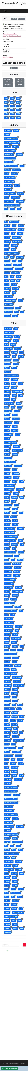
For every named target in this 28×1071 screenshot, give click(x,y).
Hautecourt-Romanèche (11, 536)
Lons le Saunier (16, 638)
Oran (6, 720)
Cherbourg (17, 446)
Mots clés (5, 55)
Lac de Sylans (9, 587)
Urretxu (20, 897)
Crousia (7, 481)
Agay (16, 328)
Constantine (8, 465)
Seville (19, 846)
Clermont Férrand (18, 450)
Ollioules (15, 712)
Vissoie (7, 920)
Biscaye (21, 225)
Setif (12, 846)
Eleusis (7, 497)
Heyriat (21, 540)
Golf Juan (14, 516)
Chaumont (8, 446)
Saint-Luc (16, 818)
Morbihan (16, 288)
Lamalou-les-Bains (18, 591)
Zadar (20, 920)
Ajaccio (17, 336)
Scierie (11, 57)
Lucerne (15, 646)
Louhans (14, 642)
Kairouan (21, 552)
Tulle (13, 897)
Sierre (14, 849)
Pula (6, 763)
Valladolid (16, 900)
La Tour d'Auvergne (10, 579)
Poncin (21, 748)
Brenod (7, 399)
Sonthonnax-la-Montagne (12, 853)
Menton (15, 661)
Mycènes (8, 701)
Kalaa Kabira (9, 556)
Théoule (7, 877)
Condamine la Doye (10, 462)
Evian (22, 497)
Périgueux (16, 736)
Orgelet (20, 720)
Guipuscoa (8, 265)
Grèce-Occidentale (10, 177)
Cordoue (7, 469)
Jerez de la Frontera (10, 552)
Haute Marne (18, 265)
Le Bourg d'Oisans (10, 603)
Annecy (7, 352)
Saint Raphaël (9, 806)
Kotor (13, 560)
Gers (20, 261)
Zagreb (15, 924)
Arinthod (15, 352)
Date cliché (6, 44)
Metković (18, 665)
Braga (21, 395)
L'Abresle (20, 560)
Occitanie (21, 193)
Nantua (15, 701)
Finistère (7, 261)
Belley (7, 379)
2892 (19, 117)
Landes (19, 276)
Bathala (16, 364)
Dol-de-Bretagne (9, 489)
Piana (14, 744)
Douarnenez (20, 489)
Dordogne (15, 245)
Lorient (7, 642)
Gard (14, 261)
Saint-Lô (7, 818)
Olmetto (7, 716)
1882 (19, 98)
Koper (7, 560)
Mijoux (14, 669)
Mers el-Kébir (9, 665)
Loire (13, 280)
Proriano (20, 759)
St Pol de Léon (9, 861)
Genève (7, 513)
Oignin (19, 708)
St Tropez (8, 865)
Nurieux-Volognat (10, 708)
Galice (7, 173)
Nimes (20, 705)
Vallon (7, 904)
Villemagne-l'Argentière (11, 916)
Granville (8, 520)
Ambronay (18, 348)
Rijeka (7, 767)
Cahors (20, 407)
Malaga (20, 650)
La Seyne (17, 575)
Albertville (8, 340)
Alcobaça (16, 340)
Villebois (7, 912)
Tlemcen (15, 885)
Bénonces (15, 379)
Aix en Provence (9, 332)
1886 (7, 106)
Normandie (8, 189)
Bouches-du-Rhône (10, 229)
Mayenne (8, 288)
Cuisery (14, 481)
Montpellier (8, 685)
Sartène (15, 838)
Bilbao (7, 387)
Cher (13, 233)
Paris (16, 728)
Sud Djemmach (9, 869)
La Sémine (8, 575)
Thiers (15, 877)
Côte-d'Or (8, 241)
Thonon (15, 881)
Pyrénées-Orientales (10, 300)
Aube (14, 225)
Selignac (7, 842)
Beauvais (8, 371)
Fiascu (14, 501)
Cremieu (16, 477)
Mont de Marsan (17, 677)
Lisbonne (8, 634)
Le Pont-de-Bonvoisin (11, 610)
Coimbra (7, 454)
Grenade (7, 524)
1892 (7, 114)
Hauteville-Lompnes (10, 540)
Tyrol (6, 209)
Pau (21, 732)
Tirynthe (7, 885)
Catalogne (20, 154)
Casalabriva (8, 422)
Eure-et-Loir (20, 257)
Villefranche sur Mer (18, 912)
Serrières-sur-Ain (18, 842)
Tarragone (15, 873)
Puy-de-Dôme (9, 296)
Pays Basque (16, 197)
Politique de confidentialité (10, 1068)
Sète (6, 846)
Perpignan (8, 740)
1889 (7, 110)
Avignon (21, 356)
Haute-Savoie (9, 268)
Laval (7, 599)
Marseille (8, 657)
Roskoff (7, 771)
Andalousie (8, 130)
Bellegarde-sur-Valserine (12, 375)
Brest (14, 399)
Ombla (22, 716)
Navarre (7, 292)
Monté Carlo (17, 681)
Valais (13, 209)
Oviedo (7, 724)
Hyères (7, 544)
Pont (7, 57)
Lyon (22, 646)
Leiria (7, 280)
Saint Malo (8, 795)
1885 (19, 102)
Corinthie (20, 233)
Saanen (14, 775)
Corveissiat (16, 473)
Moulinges (15, 693)
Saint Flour (8, 783)
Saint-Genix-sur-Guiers (11, 814)
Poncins (7, 752)
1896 (13, 117)
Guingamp (21, 528)
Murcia (17, 185)
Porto (13, 759)
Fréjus (17, 505)
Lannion (7, 595)
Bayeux (7, 368)
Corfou (15, 469)
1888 (19, 106)
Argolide (7, 225)
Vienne (14, 908)
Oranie (7, 197)
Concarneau (8, 458)
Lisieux (15, 634)
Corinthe (7, 473)
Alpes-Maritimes (14, 221)
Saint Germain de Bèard (11, 787)
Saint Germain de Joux (15, 36)
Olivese (7, 712)
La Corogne (8, 567)
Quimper (13, 763)
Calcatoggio (8, 411)
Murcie (15, 697)
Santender (8, 830)
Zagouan (8, 924)
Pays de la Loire (9, 201)
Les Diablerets (9, 626)
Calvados (21, 229)
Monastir (7, 677)
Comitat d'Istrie (9, 162)
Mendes (7, 661)
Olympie (15, 716)
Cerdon (15, 426)
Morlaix (15, 689)
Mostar (7, 693)
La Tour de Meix (9, 583)
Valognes (14, 904)
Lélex (21, 610)
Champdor (15, 430)
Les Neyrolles (9, 630)
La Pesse (17, 571)
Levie (17, 630)
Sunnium (19, 869)
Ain (7, 36)
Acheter (15, 18)
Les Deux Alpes (9, 622)
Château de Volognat (14, 3)
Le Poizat (18, 607)
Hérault (7, 272)
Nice (14, 705)
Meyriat (7, 669)
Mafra (7, 650)
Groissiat (15, 524)
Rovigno (15, 771)
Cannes (17, 411)
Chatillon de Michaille (11, 442)
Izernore (7, 548)
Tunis (17, 312)
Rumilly (7, 775)
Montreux (8, 689)
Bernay (7, 383)
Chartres (7, 438)
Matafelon (16, 657)
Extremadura (17, 169)
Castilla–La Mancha (10, 150)
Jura (12, 276)
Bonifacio (8, 391)
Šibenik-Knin (9, 312)
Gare (4, 57)
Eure (13, 257)
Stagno (15, 865)
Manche (14, 284)
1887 (13, 106)
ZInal (22, 928)
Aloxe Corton (9, 348)
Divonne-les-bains (10, 485)
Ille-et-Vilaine (16, 272)
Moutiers (7, 697)
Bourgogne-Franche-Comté (12, 142)
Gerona (14, 513)
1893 (13, 114)
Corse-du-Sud (17, 237)
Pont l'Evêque (9, 755)
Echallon (16, 493)
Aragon (16, 130)
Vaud (19, 209)
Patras (15, 732)
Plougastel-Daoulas (10, 748)
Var (22, 312)
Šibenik (7, 849)
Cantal (7, 233)
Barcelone (8, 364)
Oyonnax (15, 724)
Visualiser (22, 18)
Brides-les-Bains (9, 403)
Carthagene (16, 418)
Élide (7, 257)
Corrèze (7, 237)
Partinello (8, 732)
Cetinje (7, 430)
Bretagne (8, 146)
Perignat (7, 736)
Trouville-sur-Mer (16, 893)
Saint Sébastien (9, 810)
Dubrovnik (8, 493)
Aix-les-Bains (9, 336)
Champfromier (9, 434)
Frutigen (15, 509)
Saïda (22, 775)
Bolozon (14, 387)
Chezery (7, 450)
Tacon (7, 873)
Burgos (19, 403)
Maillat (13, 650)
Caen (13, 407)
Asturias (7, 134)
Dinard (7, 245)
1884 (13, 102)
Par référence (19, 80)
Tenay (22, 873)
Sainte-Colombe (9, 826)
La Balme (8, 563)
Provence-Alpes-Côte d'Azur (12, 205)
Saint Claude (18, 779)
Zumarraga (8, 932)
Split (14, 857)
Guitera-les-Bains (10, 532)
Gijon (21, 513)
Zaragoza (8, 928)
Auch (14, 356)
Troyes (7, 897)
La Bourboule (17, 563)
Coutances (8, 477)
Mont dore (8, 681)
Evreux (7, 501)
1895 (7, 117)
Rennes (21, 763)
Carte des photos (8, 80)
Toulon (14, 889)
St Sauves (19, 861)
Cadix (7, 407)
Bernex (21, 383)
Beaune (14, 368)
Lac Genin (19, 587)
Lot (18, 280)
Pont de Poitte (17, 752)
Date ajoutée (6, 50)
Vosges (15, 316)
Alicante (13, 344)
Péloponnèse (20, 201)
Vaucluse (8, 316)
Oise (14, 292)
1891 (19, 110)
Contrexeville (18, 465)
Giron (7, 516)
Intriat (22, 544)
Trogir (7, 893)
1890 (13, 110)
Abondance (8, 328)
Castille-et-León (9, 154)
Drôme (14, 249)
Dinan (22, 481)
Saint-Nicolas (9, 822)
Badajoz (16, 360)
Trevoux (21, 889)
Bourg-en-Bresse (18, 391)
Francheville (8, 505)
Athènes (7, 356)
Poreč (7, 759)
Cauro (17, 422)
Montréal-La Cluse (19, 685)
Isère (6, 276)
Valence (7, 900)
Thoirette (7, 881)
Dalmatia (8, 169)
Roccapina (15, 767)
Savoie (18, 308)
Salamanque (20, 826)
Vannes (7, 908)
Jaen (14, 548)
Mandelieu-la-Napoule (11, 654)
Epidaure (15, 497)
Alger (7, 344)
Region (5, 32)
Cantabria (16, 146)
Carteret (7, 418)
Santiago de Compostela (12, 834)
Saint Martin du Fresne (11, 799)
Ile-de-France (9, 185)
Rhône (21, 300)
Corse (22, 166)
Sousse (7, 857)
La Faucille (18, 567)
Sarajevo (8, 838)
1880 (7, 98)
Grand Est (15, 173)
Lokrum (7, 638)
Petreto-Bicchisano (19, 740)
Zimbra (15, 928)
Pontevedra (19, 755)
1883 (7, 102)
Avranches (8, 360)
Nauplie (7, 705)
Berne (14, 383)
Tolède (7, 889)
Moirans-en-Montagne (11, 673)
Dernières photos (8, 85)
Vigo (21, 908)
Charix (18, 434)
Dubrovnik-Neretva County (12, 253)
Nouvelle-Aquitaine (10, 193)
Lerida (13, 614)
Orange (13, 720)
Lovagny (7, 646)
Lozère (7, 284)
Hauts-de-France (10, 181)
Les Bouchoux (9, 618)
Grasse (15, 520)
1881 (13, 98)
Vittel (14, 920)
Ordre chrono (20, 85)
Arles (22, 352)
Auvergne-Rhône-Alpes (11, 138)
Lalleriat (7, 591)
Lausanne (16, 595)
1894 (19, 114)
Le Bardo (14, 599)
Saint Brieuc (8, 779)
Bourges (7, 395)
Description (6, 39)
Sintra (21, 849)
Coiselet (15, 454)
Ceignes (7, 426)
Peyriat (7, 744)
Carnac (15, 415)
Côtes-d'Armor (17, 241)
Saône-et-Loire (9, 304)
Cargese (7, 415)
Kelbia (17, 556)
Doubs (7, 249)
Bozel (15, 395)
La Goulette (8, 571)
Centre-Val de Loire (10, 158)
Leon (7, 614)
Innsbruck (15, 544)
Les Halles (19, 626)
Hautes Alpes (19, 268)
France (5, 34)
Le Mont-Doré (9, 607)
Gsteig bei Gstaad (10, 528)
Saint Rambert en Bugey (11, 802)
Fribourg (7, 509)
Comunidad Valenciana (11, 166)
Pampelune (8, 728)
